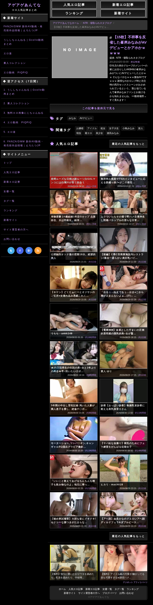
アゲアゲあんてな (24, 7)
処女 (103, 128)
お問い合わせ (12, 239)
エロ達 (8, 53)
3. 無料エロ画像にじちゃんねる (24, 112)
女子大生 (114, 128)
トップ (8, 162)
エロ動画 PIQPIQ (16, 72)
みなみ (72, 118)
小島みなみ (128, 128)
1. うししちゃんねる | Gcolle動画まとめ (24, 91)
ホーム (62, 589)
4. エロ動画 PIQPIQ (18, 122)
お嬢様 (79, 128)
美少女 (99, 133)
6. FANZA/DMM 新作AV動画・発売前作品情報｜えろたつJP (24, 143)
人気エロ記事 (12, 172)
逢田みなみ (113, 133)
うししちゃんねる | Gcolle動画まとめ (24, 42)
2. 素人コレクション (17, 103)
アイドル (92, 128)
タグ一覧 (9, 201)
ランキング (11, 210)
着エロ (88, 133)
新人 (140, 128)
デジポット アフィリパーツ (135, 582)
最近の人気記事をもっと (128, 143)
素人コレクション (15, 63)
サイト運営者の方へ (16, 229)
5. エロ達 (10, 132)
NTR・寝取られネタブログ (97, 23)
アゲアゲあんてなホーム (66, 23)
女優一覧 (9, 191)
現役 (78, 133)
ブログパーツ (109, 593)
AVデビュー (86, 118)
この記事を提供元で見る (98, 108)
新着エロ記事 (12, 181)
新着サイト (11, 220)
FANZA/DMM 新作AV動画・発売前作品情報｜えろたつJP (23, 28)
